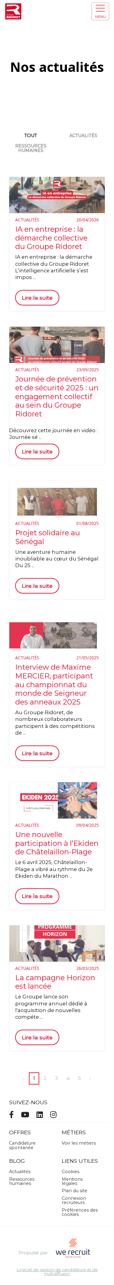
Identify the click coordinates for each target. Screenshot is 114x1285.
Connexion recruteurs (74, 1200)
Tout (30, 135)
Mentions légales (72, 1181)
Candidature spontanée (22, 1145)
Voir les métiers (79, 1143)
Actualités (83, 135)
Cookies (70, 1171)
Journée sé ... (25, 437)
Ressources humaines (31, 148)
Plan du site (74, 1190)
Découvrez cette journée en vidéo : (53, 430)
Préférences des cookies (80, 1212)
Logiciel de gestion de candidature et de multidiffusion (57, 1272)
